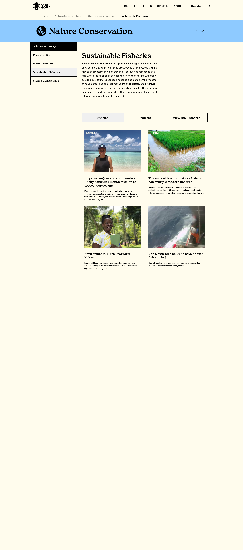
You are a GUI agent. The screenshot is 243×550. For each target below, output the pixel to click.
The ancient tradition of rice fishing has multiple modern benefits (174, 180)
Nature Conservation (68, 15)
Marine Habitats (43, 63)
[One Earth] (42, 6)
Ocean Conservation (101, 15)
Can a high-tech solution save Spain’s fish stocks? (175, 255)
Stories (163, 6)
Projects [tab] (144, 118)
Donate (196, 6)
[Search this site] (209, 6)
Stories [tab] (102, 118)
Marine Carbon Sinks (46, 80)
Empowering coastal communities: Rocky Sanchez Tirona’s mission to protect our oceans (110, 181)
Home (44, 15)
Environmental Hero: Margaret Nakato (107, 255)
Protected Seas (42, 55)
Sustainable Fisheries (46, 72)
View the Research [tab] (186, 118)
